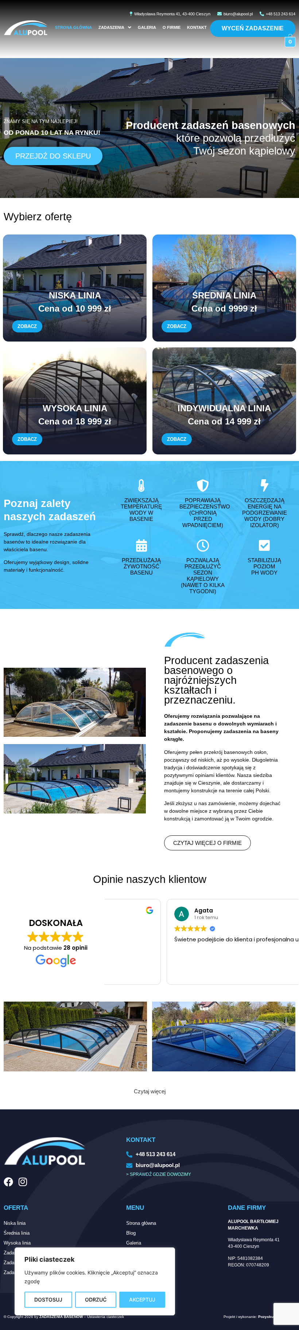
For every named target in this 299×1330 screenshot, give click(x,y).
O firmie (171, 27)
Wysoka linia (17, 1243)
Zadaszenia (111, 27)
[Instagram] (22, 1181)
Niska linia (15, 1223)
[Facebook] (8, 1181)
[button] (115, 27)
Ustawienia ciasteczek (105, 1317)
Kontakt (197, 27)
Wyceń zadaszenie (253, 28)
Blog (131, 1233)
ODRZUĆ (95, 1299)
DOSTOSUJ (48, 1299)
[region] (95, 1281)
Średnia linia (17, 1233)
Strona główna (73, 27)
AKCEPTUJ (142, 1299)
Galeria (147, 27)
